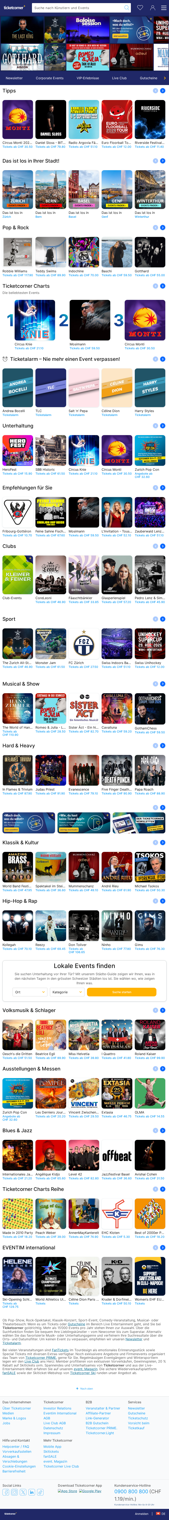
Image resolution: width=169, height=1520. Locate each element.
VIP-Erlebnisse (88, 78)
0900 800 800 (131, 1491)
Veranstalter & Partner (103, 1408)
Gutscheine (148, 78)
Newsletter (14, 78)
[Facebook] (5, 1492)
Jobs (6, 1423)
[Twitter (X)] (23, 1492)
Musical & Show (21, 684)
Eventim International (59, 1413)
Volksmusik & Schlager (29, 1010)
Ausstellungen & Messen (31, 1069)
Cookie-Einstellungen (19, 1466)
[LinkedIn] (31, 1492)
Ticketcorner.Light (100, 1433)
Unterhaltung (17, 426)
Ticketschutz (138, 1418)
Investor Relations (57, 1408)
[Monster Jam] (31, 57)
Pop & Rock (15, 228)
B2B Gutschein (97, 1423)
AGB (46, 1418)
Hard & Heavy (18, 746)
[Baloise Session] (64, 30)
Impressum (51, 1433)
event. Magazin (85, 1369)
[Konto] (153, 8)
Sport (8, 619)
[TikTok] (40, 1492)
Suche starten (121, 992)
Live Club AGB (54, 1423)
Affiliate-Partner (98, 1413)
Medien (8, 1413)
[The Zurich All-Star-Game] (31, 29)
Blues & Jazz (17, 1130)
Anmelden (141, 1513)
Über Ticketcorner (16, 1408)
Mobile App (52, 1446)
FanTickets (60, 1350)
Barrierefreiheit (14, 1471)
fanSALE (9, 1373)
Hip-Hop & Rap (19, 901)
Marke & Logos (14, 1418)
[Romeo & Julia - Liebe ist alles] (64, 57)
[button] (5, 43)
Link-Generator (97, 1418)
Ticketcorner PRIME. (41, 1358)
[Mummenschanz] (108, 57)
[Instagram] (14, 1492)
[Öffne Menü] (163, 8)
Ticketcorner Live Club (61, 1466)
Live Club (119, 78)
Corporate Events (49, 78)
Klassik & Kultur (20, 843)
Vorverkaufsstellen (16, 1451)
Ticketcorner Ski (83, 1373)
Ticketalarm (11, 1343)
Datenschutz (53, 1428)
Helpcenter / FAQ (15, 1446)
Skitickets (51, 1451)
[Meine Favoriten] (140, 7)
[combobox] (77, 8)
